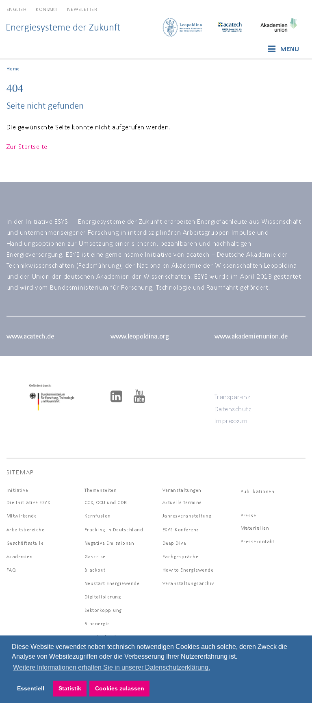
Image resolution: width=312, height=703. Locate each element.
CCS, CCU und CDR (105, 502)
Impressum (231, 420)
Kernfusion (97, 515)
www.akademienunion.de (251, 336)
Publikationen (257, 491)
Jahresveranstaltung (187, 515)
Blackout (95, 569)
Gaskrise (95, 556)
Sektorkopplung (103, 610)
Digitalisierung (102, 596)
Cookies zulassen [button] (119, 688)
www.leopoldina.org (139, 336)
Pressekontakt (257, 541)
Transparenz (232, 396)
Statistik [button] (69, 688)
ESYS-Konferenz (180, 529)
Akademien (19, 556)
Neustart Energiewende (112, 583)
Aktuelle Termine (182, 502)
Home (13, 68)
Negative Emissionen (109, 543)
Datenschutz (233, 409)
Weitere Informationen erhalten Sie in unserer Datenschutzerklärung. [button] (111, 667)
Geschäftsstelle (25, 543)
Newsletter (82, 9)
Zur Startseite (27, 146)
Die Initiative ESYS (28, 502)
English (16, 9)
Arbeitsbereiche (25, 529)
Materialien (254, 528)
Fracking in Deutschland (113, 529)
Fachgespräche (180, 556)
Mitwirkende (21, 515)
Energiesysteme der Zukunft (63, 27)
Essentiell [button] (30, 688)
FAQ (11, 569)
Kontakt (47, 9)
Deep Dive (174, 543)
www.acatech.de (30, 336)
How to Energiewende (188, 569)
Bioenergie (97, 623)
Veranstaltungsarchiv (188, 583)
